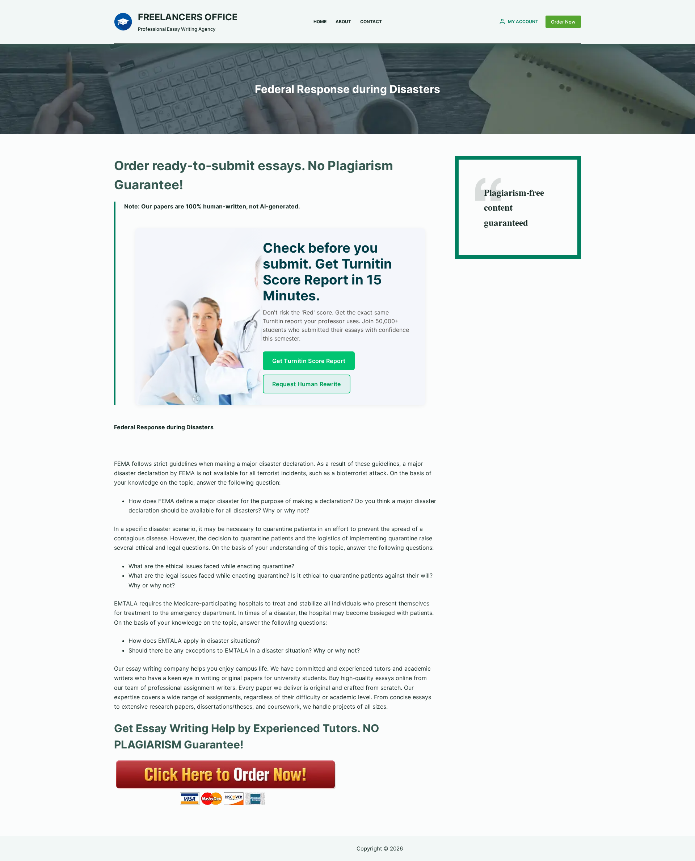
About (343, 21)
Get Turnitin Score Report (308, 360)
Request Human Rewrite (306, 384)
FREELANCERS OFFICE (187, 17)
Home (320, 21)
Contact (371, 21)
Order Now (563, 22)
